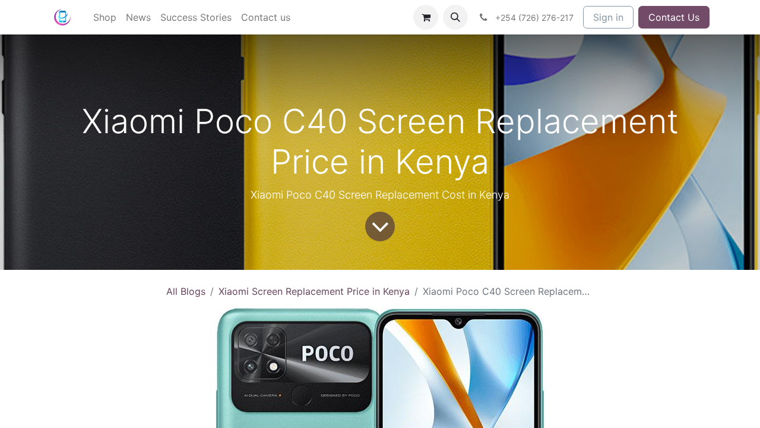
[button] (455, 17)
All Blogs (185, 291)
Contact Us (673, 17)
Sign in (608, 17)
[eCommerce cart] (425, 17)
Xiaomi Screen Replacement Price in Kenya (314, 291)
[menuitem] (104, 17)
